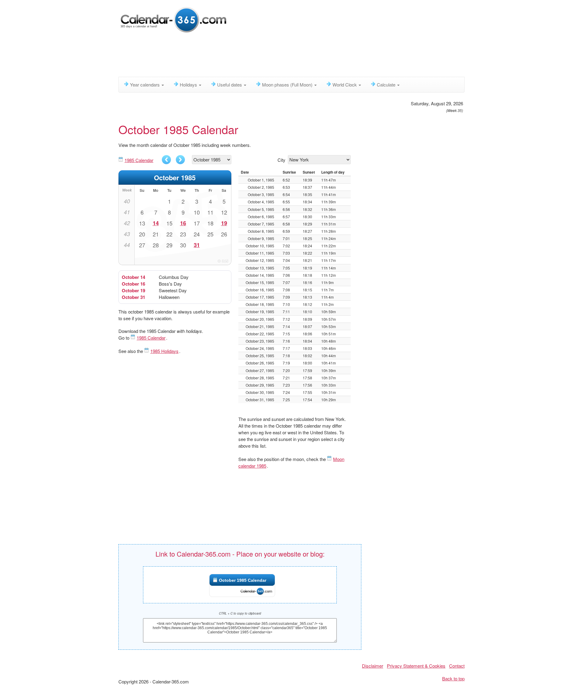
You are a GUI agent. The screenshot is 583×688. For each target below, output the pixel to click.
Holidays (189, 84)
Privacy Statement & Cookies (416, 666)
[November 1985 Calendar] (180, 159)
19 (224, 223)
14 (156, 223)
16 (183, 223)
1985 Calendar (138, 160)
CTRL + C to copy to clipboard (240, 613)
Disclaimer (372, 666)
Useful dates (230, 84)
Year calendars (145, 84)
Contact (457, 666)
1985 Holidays (164, 351)
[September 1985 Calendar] (166, 159)
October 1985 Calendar (242, 580)
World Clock (345, 84)
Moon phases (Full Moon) (288, 84)
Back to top (453, 678)
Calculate (387, 84)
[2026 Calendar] (174, 19)
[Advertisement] (265, 56)
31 (197, 245)
